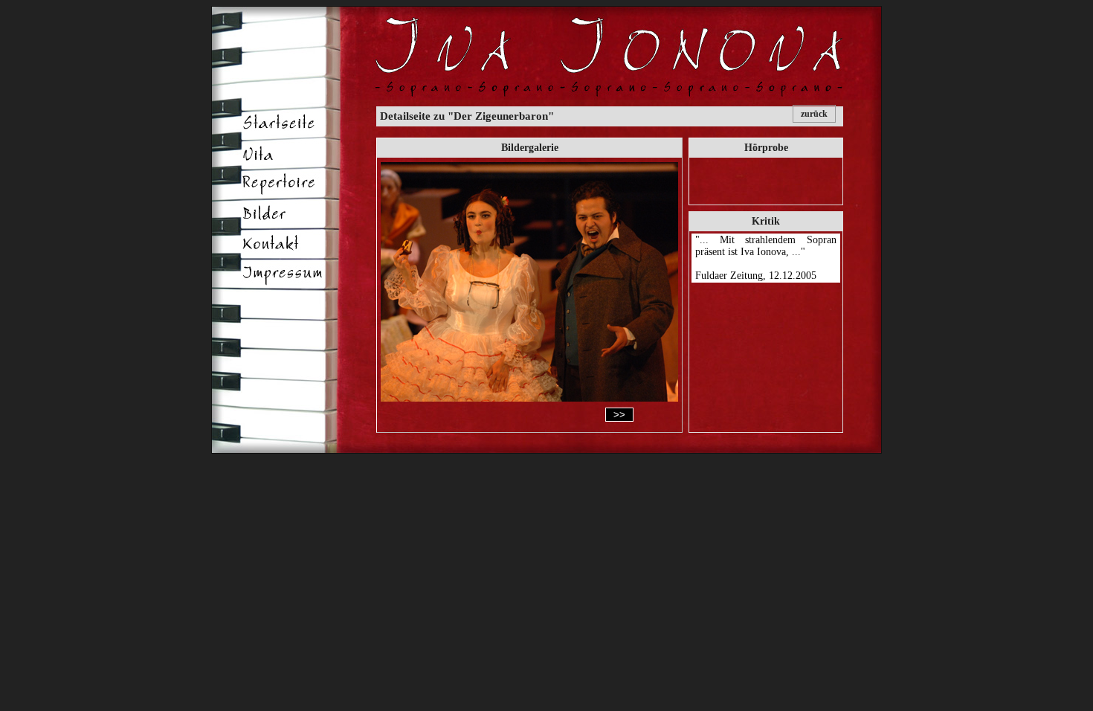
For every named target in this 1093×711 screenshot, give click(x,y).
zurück (814, 114)
